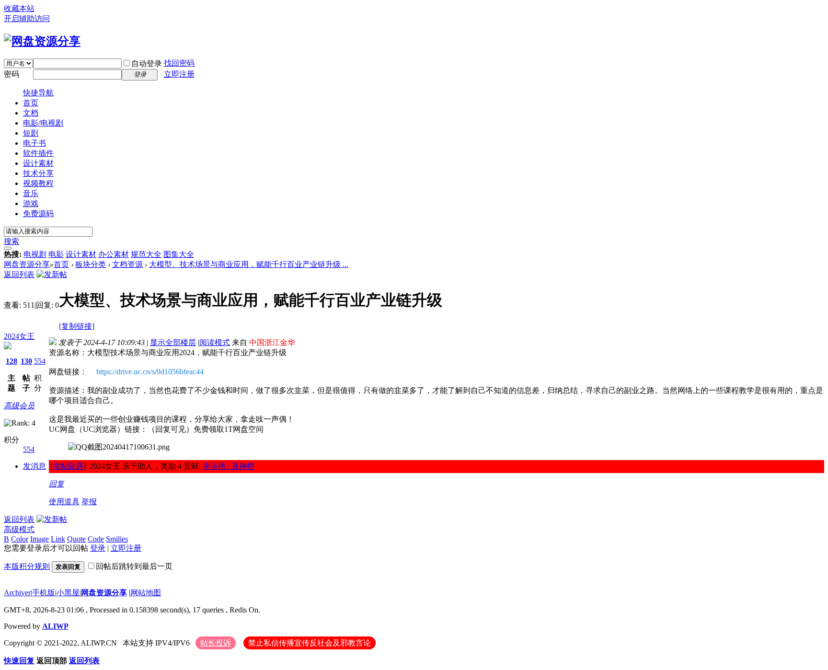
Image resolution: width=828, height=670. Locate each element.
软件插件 (38, 153)
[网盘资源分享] (42, 41)
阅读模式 (214, 342)
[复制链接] (76, 326)
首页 (30, 103)
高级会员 (19, 406)
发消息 (34, 466)
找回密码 (179, 63)
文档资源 (127, 264)
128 (11, 361)
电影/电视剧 (43, 123)
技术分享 (38, 173)
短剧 (30, 133)
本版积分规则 (27, 566)
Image (39, 539)
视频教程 (38, 183)
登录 (97, 548)
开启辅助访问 (27, 18)
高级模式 (19, 529)
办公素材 (113, 254)
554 (40, 361)
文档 (30, 113)
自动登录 (146, 63)
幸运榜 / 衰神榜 (228, 466)
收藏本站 (19, 8)
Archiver (17, 593)
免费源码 (38, 213)
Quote (76, 539)
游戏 (30, 203)
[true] (8, 248)
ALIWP (55, 626)
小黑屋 (68, 593)
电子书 (34, 143)
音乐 (30, 193)
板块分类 (90, 264)
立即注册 (179, 74)
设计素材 (38, 163)
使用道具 (64, 501)
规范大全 (146, 254)
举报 (89, 501)
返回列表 (19, 274)
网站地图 (145, 593)
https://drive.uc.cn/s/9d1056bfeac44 (150, 372)
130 (26, 361)
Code (96, 539)
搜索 (11, 241)
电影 (56, 254)
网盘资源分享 (27, 264)
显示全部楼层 (173, 342)
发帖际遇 (68, 466)
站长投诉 (215, 643)
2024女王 (19, 336)
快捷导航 (38, 93)
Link (58, 539)
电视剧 (34, 254)
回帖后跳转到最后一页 (134, 566)
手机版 (43, 593)
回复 (56, 484)
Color (19, 539)
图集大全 (178, 254)
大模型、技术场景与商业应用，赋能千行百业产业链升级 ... (248, 264)
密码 (11, 74)
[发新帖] (51, 274)
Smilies (117, 539)
